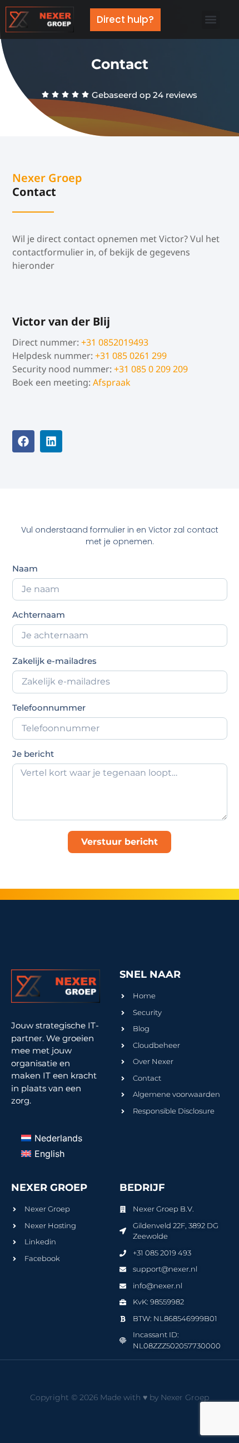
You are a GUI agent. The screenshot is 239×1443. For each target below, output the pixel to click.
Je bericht (33, 754)
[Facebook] (23, 441)
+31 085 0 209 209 (151, 369)
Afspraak (112, 382)
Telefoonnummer (49, 708)
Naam (25, 569)
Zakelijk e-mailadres (54, 661)
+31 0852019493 (114, 342)
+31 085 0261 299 (131, 355)
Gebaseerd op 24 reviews (144, 95)
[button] (211, 20)
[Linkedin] (51, 441)
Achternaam (38, 615)
